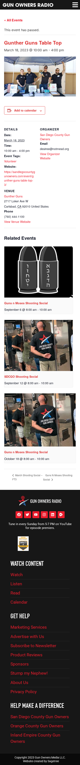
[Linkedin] (52, 514)
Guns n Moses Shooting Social (26, 303)
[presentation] (38, 272)
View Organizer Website (50, 156)
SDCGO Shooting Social (21, 376)
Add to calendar (25, 110)
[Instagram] (44, 514)
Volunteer (10, 161)
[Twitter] (27, 514)
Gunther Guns (13, 196)
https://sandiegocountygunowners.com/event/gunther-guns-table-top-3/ (19, 178)
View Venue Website (17, 222)
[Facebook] (19, 514)
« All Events (13, 20)
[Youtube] (35, 514)
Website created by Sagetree (41, 761)
